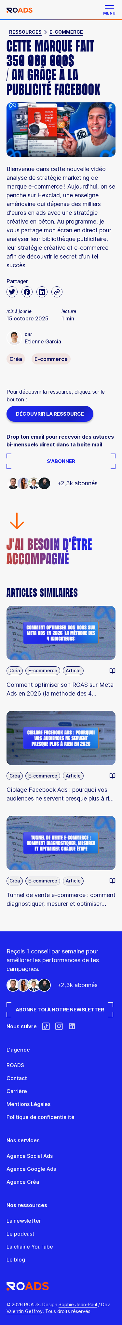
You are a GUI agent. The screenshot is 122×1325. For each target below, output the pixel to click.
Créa (15, 359)
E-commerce (66, 32)
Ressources (25, 32)
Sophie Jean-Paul (78, 1304)
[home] (20, 10)
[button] (107, 9)
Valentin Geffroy (25, 1311)
